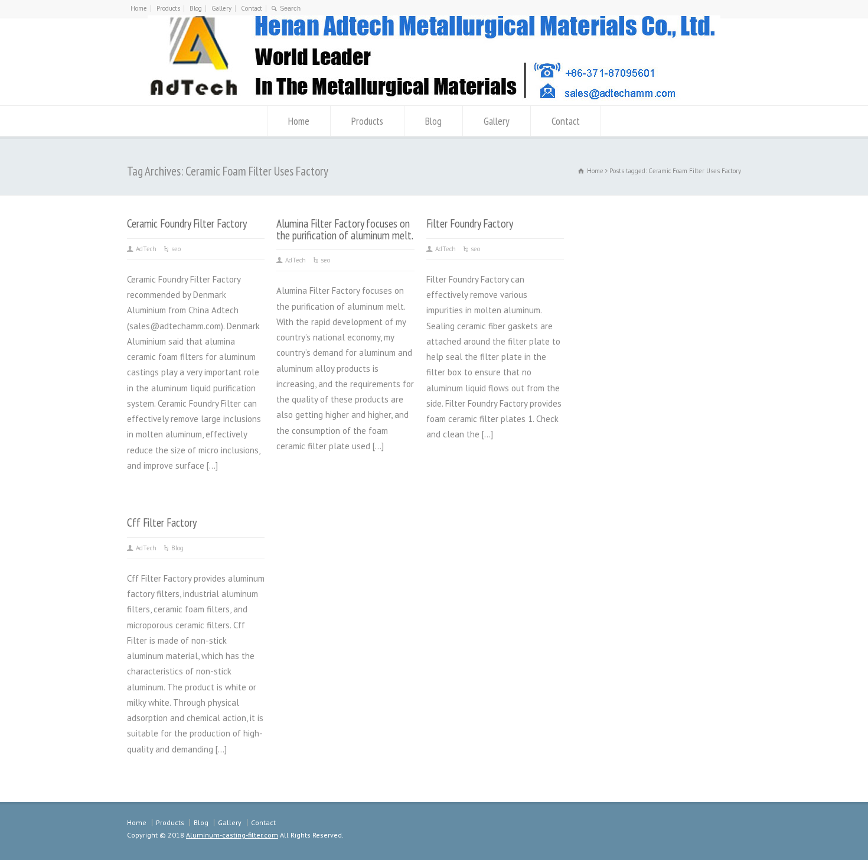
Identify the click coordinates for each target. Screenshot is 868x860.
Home (138, 8)
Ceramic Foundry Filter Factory (187, 223)
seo (176, 249)
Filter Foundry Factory (469, 223)
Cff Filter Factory (162, 522)
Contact (251, 8)
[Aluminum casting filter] (434, 100)
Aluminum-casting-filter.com (232, 834)
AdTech (146, 249)
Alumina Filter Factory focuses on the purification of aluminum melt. (344, 229)
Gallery (221, 8)
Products (168, 8)
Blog (196, 8)
